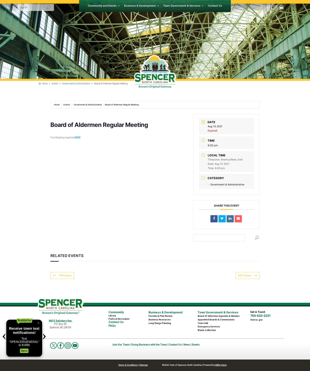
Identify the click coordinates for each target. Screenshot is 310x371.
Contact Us (215, 5)
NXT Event (244, 275)
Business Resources (160, 319)
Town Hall (203, 323)
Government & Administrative (88, 104)
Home (57, 104)
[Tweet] (222, 218)
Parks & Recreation (119, 319)
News (187, 344)
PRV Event (65, 275)
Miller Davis (221, 365)
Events (67, 104)
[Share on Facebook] (214, 218)
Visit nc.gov (256, 319)
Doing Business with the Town (149, 344)
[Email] (238, 218)
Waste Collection (207, 330)
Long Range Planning (160, 323)
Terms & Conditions (128, 365)
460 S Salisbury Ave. (60, 320)
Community (116, 312)
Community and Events (102, 5)
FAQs (112, 325)
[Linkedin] (230, 218)
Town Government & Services (181, 5)
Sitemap (143, 365)
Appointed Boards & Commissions (216, 319)
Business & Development (140, 5)
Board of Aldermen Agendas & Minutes (218, 316)
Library (112, 315)
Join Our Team (121, 344)
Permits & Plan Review (161, 316)
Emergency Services (209, 326)
